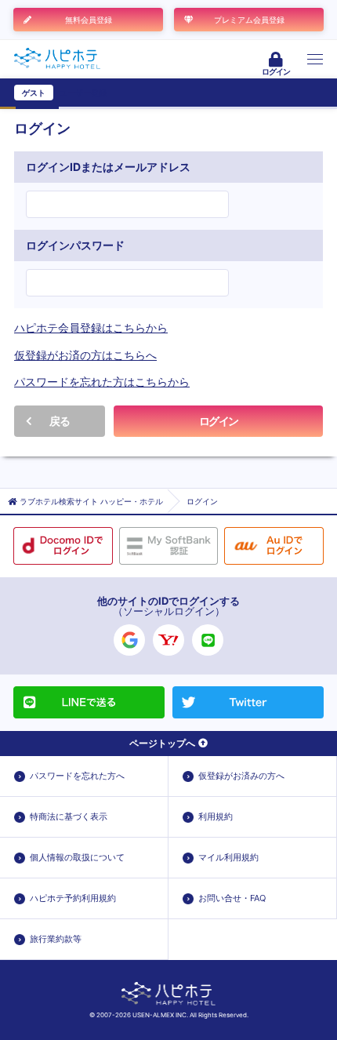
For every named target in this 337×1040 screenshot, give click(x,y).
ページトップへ (162, 743)
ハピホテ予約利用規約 (73, 898)
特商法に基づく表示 (68, 816)
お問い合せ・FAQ (232, 898)
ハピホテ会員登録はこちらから (91, 327)
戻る (59, 420)
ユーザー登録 (83, 92)
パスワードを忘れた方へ (77, 775)
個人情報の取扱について (77, 857)
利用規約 (215, 816)
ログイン (218, 420)
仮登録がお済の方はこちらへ (85, 355)
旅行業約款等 (56, 938)
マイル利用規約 (228, 857)
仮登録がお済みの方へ (241, 775)
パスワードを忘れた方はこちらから (102, 381)
